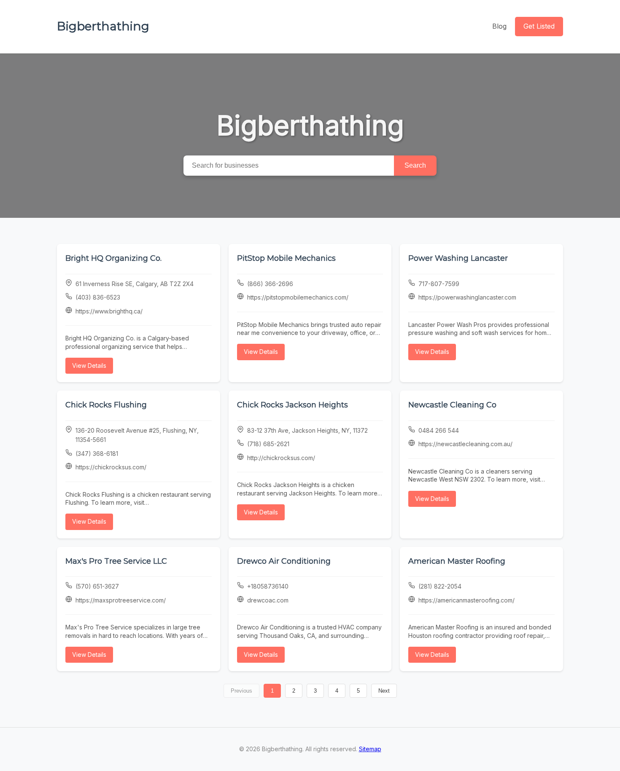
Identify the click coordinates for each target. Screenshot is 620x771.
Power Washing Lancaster (458, 258)
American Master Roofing (456, 561)
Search (415, 165)
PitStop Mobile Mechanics (286, 258)
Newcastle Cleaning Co (452, 405)
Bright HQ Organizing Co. (113, 258)
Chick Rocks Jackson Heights (292, 405)
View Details (89, 365)
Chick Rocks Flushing (106, 405)
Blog (499, 26)
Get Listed (539, 26)
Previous (241, 691)
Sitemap (370, 748)
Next (384, 691)
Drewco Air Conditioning (284, 561)
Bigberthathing (103, 26)
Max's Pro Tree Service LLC (116, 561)
